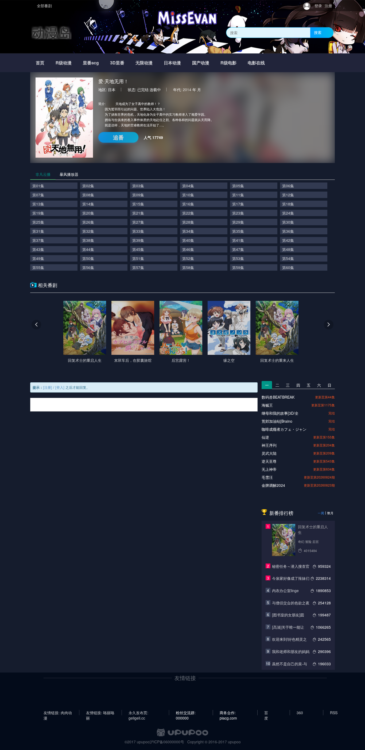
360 (300, 712)
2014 (187, 89)
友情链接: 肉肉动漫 (58, 712)
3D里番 (117, 63)
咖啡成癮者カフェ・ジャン (284, 429)
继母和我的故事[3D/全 (280, 413)
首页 (40, 63)
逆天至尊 (269, 461)
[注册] (47, 387)
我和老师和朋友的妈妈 (290, 651)
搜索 (317, 32)
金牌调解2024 (273, 485)
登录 (318, 5)
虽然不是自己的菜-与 (289, 663)
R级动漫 (64, 63)
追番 (118, 137)
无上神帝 (269, 469)
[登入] (59, 387)
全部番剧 (44, 5)
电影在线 (256, 63)
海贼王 (267, 405)
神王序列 (269, 445)
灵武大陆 (269, 453)
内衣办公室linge (285, 590)
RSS (333, 712)
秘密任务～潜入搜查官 (290, 566)
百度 (266, 712)
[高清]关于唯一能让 (288, 627)
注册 (328, 5)
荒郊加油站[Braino (277, 421)
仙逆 (265, 437)
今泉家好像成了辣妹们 (290, 578)
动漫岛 (52, 32)
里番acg (91, 63)
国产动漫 (200, 63)
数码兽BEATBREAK (278, 397)
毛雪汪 (267, 477)
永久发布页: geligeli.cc (138, 712)
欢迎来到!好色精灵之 (289, 639)
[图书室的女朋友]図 (288, 614)
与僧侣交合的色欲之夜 (290, 602)
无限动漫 (144, 63)
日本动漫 (172, 63)
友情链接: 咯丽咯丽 (100, 712)
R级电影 (228, 63)
